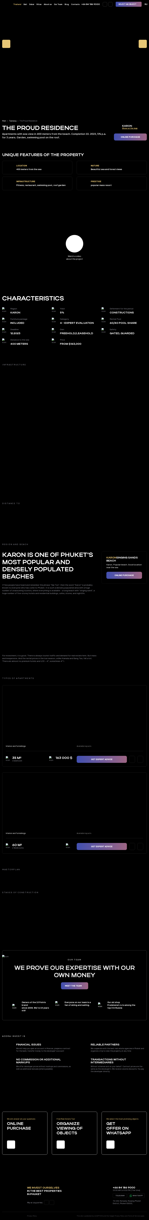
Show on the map (130, 128)
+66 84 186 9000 (90, 4)
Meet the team (73, 986)
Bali (25, 4)
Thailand (17, 4)
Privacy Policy (32, 1216)
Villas (38, 4)
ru (146, 4)
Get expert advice (101, 759)
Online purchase (130, 137)
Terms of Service (134, 1216)
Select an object (127, 4)
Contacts (75, 4)
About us (48, 4)
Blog (67, 4)
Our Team (58, 4)
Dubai (31, 4)
